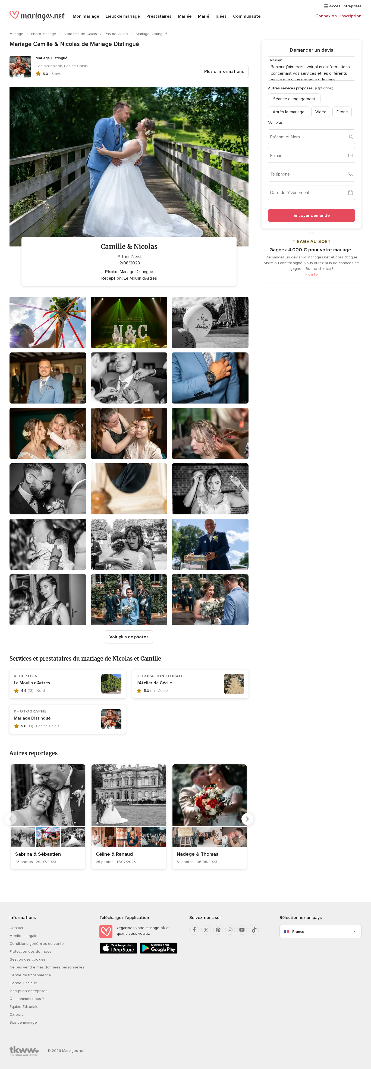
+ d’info (311, 274)
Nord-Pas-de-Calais (81, 34)
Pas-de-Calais (117, 34)
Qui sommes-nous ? (27, 998)
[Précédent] (11, 819)
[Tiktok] (254, 930)
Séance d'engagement (294, 99)
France (298, 931)
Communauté (246, 16)
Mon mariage (86, 16)
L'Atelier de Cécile (154, 683)
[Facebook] (194, 930)
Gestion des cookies (28, 959)
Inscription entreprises (29, 991)
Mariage (17, 34)
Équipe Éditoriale (24, 1006)
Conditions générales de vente (37, 943)
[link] (48, 816)
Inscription (350, 16)
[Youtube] (242, 930)
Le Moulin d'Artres (32, 683)
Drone (342, 112)
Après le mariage (288, 112)
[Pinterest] (218, 930)
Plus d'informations (224, 71)
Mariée (184, 16)
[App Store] (118, 952)
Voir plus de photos (129, 637)
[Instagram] (230, 930)
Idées (221, 16)
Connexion (326, 16)
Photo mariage (44, 34)
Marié (203, 16)
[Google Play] (159, 952)
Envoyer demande (312, 215)
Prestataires (158, 16)
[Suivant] (247, 819)
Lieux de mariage (123, 16)
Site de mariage (23, 1022)
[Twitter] (206, 930)
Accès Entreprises (344, 6)
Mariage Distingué (151, 34)
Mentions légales (24, 935)
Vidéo (320, 112)
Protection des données (31, 951)
